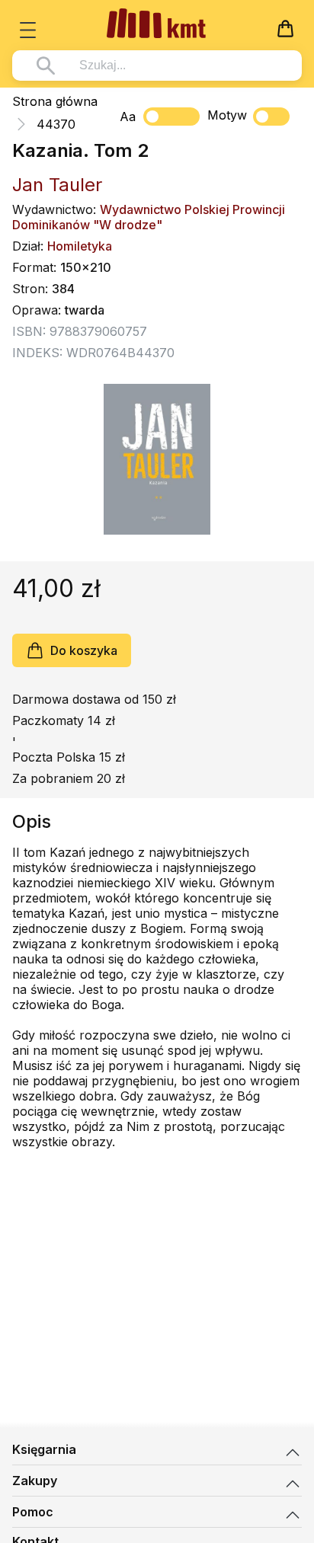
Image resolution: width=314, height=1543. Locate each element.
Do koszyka (83, 650)
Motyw (227, 115)
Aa (128, 116)
